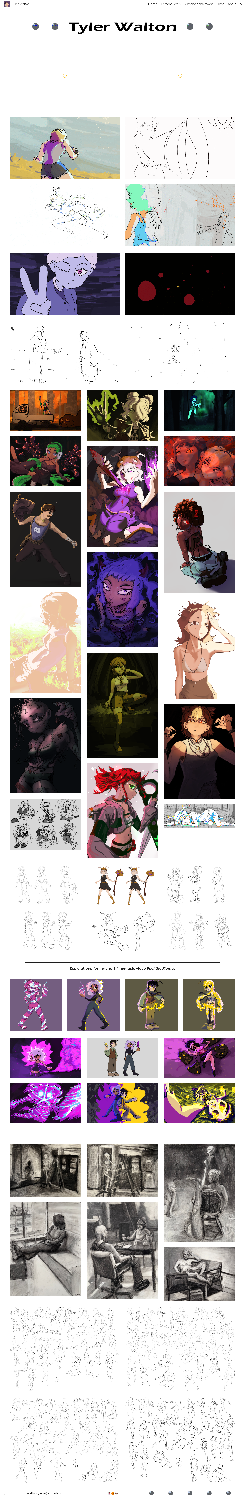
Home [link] (152, 4)
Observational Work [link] (199, 4)
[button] (241, 4)
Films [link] (220, 4)
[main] (122, 964)
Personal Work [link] (171, 4)
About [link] (232, 4)
